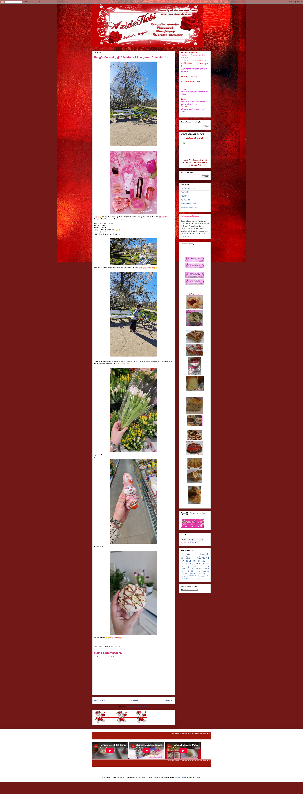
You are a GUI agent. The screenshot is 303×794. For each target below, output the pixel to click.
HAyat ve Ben (189, 561)
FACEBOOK (185, 192)
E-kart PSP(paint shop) (195, 562)
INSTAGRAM (185, 200)
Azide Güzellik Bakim (188, 204)
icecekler (188, 579)
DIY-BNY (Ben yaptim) (198, 571)
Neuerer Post (99, 701)
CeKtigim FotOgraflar (191, 568)
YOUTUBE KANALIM (188, 188)
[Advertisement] (134, 678)
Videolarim (202, 558)
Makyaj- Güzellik (195, 555)
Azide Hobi (204, 566)
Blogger (198, 777)
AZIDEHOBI (185, 196)
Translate (197, 542)
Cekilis (203, 576)
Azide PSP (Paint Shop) (189, 208)
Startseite (134, 701)
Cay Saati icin (192, 566)
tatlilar (202, 561)
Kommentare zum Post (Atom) (137, 706)
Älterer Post (168, 701)
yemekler (186, 558)
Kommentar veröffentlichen (106, 657)
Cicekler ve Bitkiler (197, 579)
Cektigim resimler (188, 574)
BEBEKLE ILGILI (195, 576)
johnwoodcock (181, 777)
